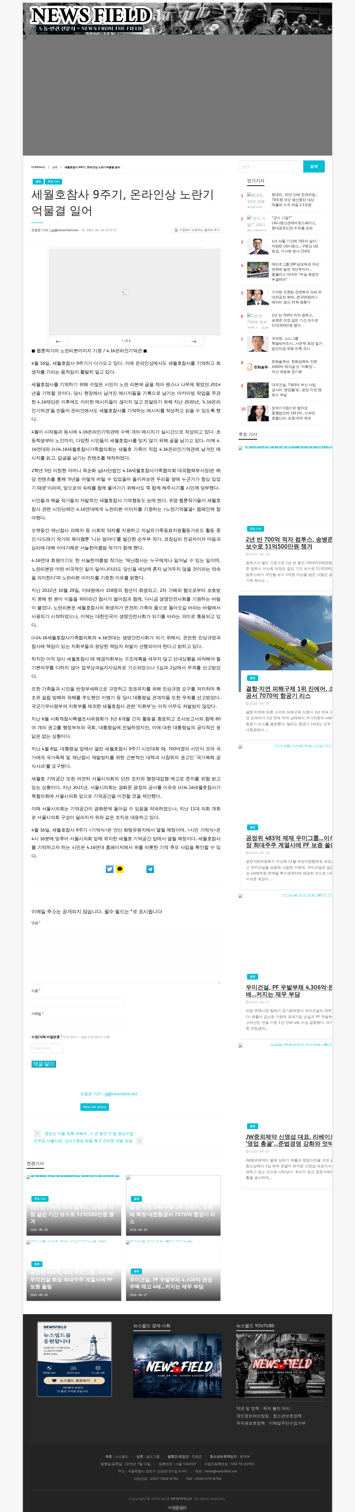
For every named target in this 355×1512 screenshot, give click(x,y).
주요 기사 (53, 181)
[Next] (193, 341)
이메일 (37, 1014)
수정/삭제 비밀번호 (70, 1037)
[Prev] (58, 341)
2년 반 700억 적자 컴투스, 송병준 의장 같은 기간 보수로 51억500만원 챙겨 (72, 1214)
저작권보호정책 (250, 1423)
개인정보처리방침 (252, 1416)
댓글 (35, 923)
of (126, 340)
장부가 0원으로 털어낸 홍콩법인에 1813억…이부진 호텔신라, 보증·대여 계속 (293, 413)
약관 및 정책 (247, 1408)
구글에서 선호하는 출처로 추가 (199, 230)
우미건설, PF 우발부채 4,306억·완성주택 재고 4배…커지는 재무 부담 (171, 1283)
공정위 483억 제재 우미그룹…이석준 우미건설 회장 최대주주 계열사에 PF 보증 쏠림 (72, 1279)
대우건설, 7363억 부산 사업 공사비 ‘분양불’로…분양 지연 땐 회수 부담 (296, 390)
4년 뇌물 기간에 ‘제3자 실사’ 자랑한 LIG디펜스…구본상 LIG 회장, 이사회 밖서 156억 (295, 246)
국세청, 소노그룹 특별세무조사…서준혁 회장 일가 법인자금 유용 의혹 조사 (297, 343)
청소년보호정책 (287, 1416)
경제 (54, 167)
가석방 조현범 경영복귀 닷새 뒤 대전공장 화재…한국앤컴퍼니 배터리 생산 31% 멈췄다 (297, 297)
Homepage (38, 167)
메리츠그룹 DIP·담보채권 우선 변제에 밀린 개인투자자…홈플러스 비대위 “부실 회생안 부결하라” (295, 272)
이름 (35, 991)
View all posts (94, 1107)
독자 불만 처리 (276, 1408)
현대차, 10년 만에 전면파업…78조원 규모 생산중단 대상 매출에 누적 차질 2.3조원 (295, 200)
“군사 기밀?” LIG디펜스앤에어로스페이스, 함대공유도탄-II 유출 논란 (294, 223)
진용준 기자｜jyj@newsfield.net (54, 230)
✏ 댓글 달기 (178, 1508)
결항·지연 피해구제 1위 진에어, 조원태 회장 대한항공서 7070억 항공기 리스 (172, 1214)
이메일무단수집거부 (287, 1423)
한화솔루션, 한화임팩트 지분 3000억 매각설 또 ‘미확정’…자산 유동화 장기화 (294, 366)
